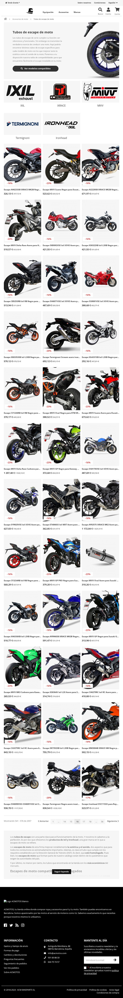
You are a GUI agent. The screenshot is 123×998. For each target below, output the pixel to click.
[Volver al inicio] (7, 19)
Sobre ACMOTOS (12, 972)
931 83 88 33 (53, 957)
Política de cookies (98, 989)
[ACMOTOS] (29, 11)
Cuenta (108, 14)
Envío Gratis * (14, 2)
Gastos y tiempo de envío (16, 946)
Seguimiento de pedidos (15, 963)
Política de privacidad (77, 989)
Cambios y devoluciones (15, 954)
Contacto (51, 940)
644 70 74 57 (53, 961)
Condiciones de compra (108, 992)
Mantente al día (95, 940)
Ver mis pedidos (11, 967)
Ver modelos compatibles (37, 68)
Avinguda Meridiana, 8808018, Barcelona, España (60, 947)
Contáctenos (99, 2)
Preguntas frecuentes (14, 959)
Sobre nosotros (84, 2)
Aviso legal (114, 989)
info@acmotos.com (57, 953)
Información (13, 940)
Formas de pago (11, 950)
